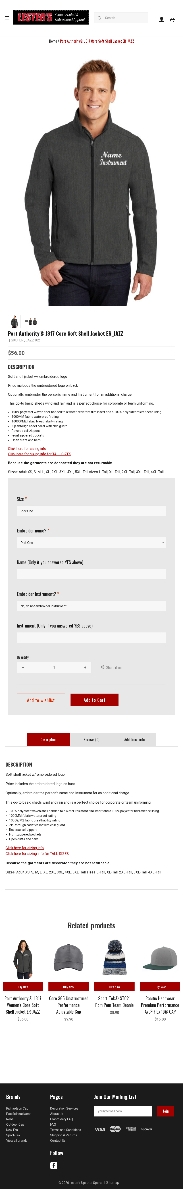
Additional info (134, 739)
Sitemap (112, 1183)
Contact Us (58, 1140)
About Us (56, 1114)
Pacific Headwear (18, 1114)
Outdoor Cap (15, 1124)
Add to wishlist (41, 700)
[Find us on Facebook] (53, 1168)
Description (48, 739)
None (10, 1119)
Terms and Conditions (65, 1130)
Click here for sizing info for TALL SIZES (39, 454)
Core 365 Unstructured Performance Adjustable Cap (68, 1005)
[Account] (161, 20)
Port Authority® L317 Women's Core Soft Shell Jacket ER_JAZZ (22, 1005)
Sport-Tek (13, 1135)
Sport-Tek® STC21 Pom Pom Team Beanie (114, 1001)
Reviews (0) (91, 739)
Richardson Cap (17, 1108)
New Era (12, 1130)
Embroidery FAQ (61, 1119)
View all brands (16, 1140)
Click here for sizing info (27, 449)
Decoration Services (64, 1108)
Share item (114, 667)
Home (53, 41)
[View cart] (172, 20)
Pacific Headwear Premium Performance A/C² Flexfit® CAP (160, 1005)
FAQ (53, 1124)
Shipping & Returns (63, 1135)
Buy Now (23, 986)
